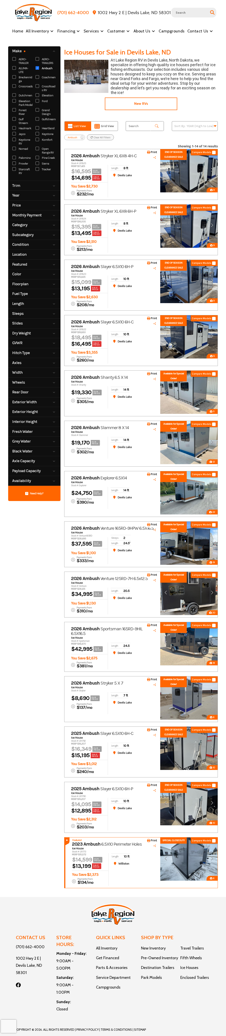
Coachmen (48, 77)
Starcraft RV (24, 171)
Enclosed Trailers (194, 977)
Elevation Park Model (25, 103)
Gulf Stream (23, 121)
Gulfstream (49, 119)
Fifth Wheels (191, 957)
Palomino (25, 158)
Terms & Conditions (116, 1030)
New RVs (141, 103)
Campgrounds (108, 987)
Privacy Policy (87, 1030)
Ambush (47, 68)
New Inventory (153, 948)
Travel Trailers (192, 948)
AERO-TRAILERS (47, 61)
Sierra (45, 163)
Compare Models (201, 152)
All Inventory (106, 948)
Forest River (22, 112)
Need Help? (36, 493)
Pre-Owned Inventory (159, 957)
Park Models (151, 977)
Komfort (47, 140)
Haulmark (25, 128)
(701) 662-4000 (30, 946)
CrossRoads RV (48, 88)
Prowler (23, 163)
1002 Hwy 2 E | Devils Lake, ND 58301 (29, 965)
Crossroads (26, 86)
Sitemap (140, 1030)
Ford (44, 101)
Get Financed (107, 957)
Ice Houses (189, 967)
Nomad (23, 149)
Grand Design (46, 112)
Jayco (22, 134)
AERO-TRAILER (23, 61)
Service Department (113, 977)
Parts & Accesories (112, 967)
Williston (123, 863)
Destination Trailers (157, 967)
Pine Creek (48, 158)
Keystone (47, 134)
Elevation (47, 95)
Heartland (48, 128)
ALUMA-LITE (23, 70)
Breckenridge (25, 79)
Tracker (46, 169)
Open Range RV (48, 150)
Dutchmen (25, 95)
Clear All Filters (101, 137)
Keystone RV (24, 141)
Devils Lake (125, 175)
